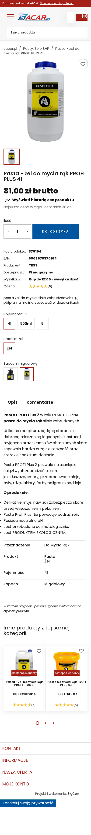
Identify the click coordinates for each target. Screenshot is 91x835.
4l (9, 323)
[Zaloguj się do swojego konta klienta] (70, 17)
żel (9, 348)
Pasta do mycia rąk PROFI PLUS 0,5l (66, 683)
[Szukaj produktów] (80, 32)
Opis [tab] (13, 402)
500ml (26, 323)
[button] (37, 723)
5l (42, 323)
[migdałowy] (27, 374)
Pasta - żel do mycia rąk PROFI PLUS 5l (24, 683)
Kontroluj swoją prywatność (28, 803)
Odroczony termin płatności (57, 3)
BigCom (74, 793)
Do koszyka (55, 231)
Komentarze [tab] (40, 402)
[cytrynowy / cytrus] (11, 374)
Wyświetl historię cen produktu (39, 200)
